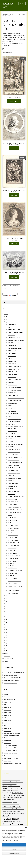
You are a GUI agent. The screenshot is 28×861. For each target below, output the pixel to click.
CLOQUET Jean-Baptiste (14, 507)
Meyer (5, 815)
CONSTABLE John (12, 537)
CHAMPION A (11, 424)
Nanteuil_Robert (10, 818)
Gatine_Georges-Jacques (18, 799)
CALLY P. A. (10, 327)
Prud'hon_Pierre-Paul (16, 821)
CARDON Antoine (12, 353)
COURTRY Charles (12, 568)
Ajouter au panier (14, 101)
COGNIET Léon (12, 517)
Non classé (7, 656)
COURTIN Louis (12, 561)
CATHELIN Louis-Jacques (14, 390)
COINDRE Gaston (12, 520)
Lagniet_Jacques (6, 809)
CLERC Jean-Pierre (12, 499)
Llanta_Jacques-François (9, 813)
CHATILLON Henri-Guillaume (15, 467)
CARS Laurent (11, 382)
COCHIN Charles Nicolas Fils (15, 509)
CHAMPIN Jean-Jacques (14, 421)
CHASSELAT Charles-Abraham (15, 457)
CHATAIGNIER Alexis (13, 460)
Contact (6, 737)
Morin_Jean (10, 815)
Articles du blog (8, 696)
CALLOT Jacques (12, 324)
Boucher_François (6, 782)
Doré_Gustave (20, 795)
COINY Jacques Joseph (14, 522)
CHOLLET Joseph (12, 488)
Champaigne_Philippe (8, 786)
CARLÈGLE (10, 358)
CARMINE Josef (12, 361)
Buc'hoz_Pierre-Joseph (16, 782)
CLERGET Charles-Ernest (14, 502)
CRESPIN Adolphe (12, 583)
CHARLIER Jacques (12, 446)
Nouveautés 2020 (12, 745)
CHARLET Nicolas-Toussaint (15, 444)
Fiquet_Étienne (18, 797)
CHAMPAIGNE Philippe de (14, 419)
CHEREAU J (11, 475)
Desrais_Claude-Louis (13, 795)
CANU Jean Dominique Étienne (16, 340)
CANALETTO (11, 335)
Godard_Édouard (7, 802)
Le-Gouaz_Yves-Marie (16, 809)
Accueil (6, 14)
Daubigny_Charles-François (12, 788)
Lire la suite (14, 148)
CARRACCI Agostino (13, 371)
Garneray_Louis (7, 799)
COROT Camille (12, 548)
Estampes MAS (7, 5)
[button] (25, 827)
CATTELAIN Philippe (13, 392)
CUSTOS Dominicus (13, 593)
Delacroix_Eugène (6, 790)
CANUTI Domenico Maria (14, 343)
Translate (13, 295)
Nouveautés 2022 (12, 750)
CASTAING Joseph (12, 385)
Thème (6, 661)
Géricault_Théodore (7, 804)
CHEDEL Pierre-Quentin (14, 473)
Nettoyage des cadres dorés (11, 680)
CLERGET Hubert (12, 504)
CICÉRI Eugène (11, 494)
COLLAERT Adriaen (13, 525)
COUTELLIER (11, 575)
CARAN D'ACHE (12, 345)
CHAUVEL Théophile (13, 470)
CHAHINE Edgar (12, 411)
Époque (6, 653)
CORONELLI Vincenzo (13, 545)
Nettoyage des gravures (10, 683)
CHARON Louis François (14, 449)
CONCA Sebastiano (13, 535)
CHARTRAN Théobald (13, 454)
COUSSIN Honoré (12, 573)
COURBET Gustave (13, 558)
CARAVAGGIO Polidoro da (15, 348)
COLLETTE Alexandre (13, 528)
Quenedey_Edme (9, 824)
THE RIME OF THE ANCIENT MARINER (14, 672)
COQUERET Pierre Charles (15, 542)
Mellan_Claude (20, 813)
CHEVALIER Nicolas (13, 483)
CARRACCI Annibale (13, 374)
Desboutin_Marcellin (6, 793)
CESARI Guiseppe (12, 403)
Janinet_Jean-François (11, 806)
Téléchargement (8, 658)
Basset (9, 780)
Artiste (11, 14)
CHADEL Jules (11, 408)
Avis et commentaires (9, 699)
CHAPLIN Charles (12, 431)
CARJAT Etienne (12, 356)
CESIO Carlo (11, 405)
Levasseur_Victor (15, 811)
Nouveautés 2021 (12, 747)
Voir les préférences (14, 853)
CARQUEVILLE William (13, 369)
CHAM (9, 416)
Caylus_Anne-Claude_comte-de (9, 784)
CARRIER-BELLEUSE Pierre (14, 379)
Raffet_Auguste (20, 824)
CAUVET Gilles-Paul (13, 395)
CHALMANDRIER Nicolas (14, 413)
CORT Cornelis (12, 550)
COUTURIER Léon (12, 578)
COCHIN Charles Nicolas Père (15, 512)
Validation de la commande (11, 758)
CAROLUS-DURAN (12, 364)
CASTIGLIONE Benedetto (14, 387)
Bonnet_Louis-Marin (15, 780)
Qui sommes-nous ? (9, 755)
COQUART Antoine (13, 540)
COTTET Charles (12, 553)
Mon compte (7, 740)
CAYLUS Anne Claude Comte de (16, 398)
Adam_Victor (5, 779)
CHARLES (10, 441)
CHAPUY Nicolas (12, 439)
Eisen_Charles (6, 797)
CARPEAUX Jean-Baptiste (14, 366)
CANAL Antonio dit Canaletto (15, 332)
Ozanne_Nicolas (6, 821)
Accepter (14, 844)
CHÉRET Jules (11, 481)
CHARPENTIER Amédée (14, 452)
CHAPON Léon (11, 433)
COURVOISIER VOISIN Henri (15, 570)
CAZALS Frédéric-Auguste (14, 400)
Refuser (14, 849)
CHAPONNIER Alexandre (14, 436)
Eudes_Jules (12, 797)
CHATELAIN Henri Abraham (15, 462)
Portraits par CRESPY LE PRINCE (12, 677)
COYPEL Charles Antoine (14, 581)
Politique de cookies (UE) (10, 753)
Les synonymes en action (10, 675)
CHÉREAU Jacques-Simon (14, 478)
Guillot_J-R (15, 802)
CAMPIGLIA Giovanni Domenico (16, 329)
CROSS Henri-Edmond (13, 590)
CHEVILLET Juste (12, 486)
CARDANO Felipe (12, 350)
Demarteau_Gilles (14, 790)
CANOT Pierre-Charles (14, 337)
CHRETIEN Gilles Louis (13, 491)
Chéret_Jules (17, 786)
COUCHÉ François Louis (14, 556)
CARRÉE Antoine (12, 377)
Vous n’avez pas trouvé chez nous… (13, 763)
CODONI (10, 515)
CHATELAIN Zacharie (13, 465)
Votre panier (7, 761)
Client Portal (7, 702)
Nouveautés (7, 743)
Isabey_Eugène (16, 804)
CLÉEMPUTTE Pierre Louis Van (16, 496)
